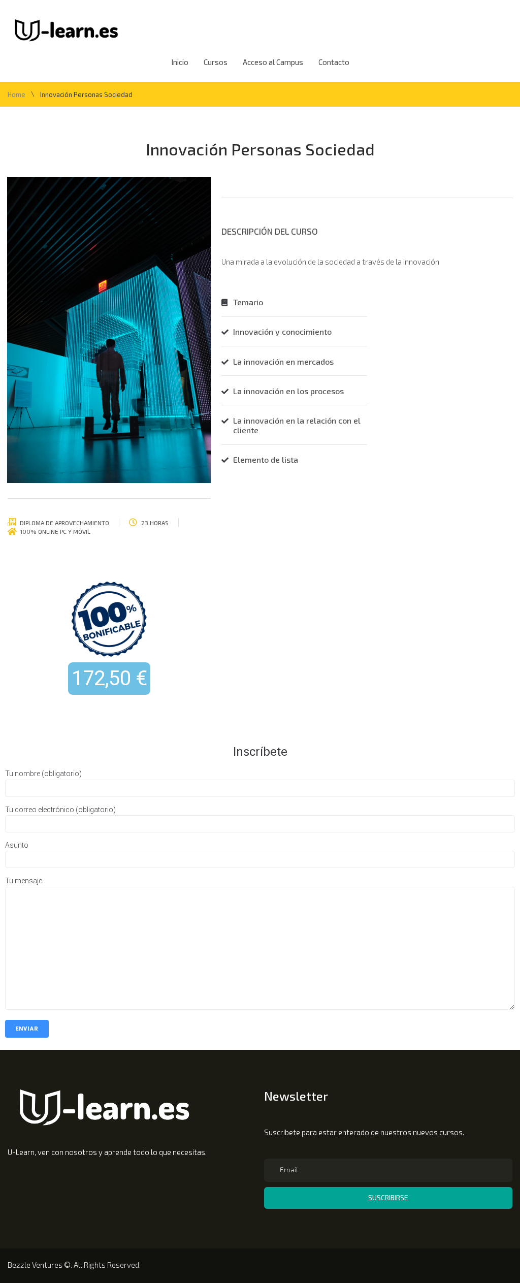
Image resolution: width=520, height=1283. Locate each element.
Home (16, 95)
